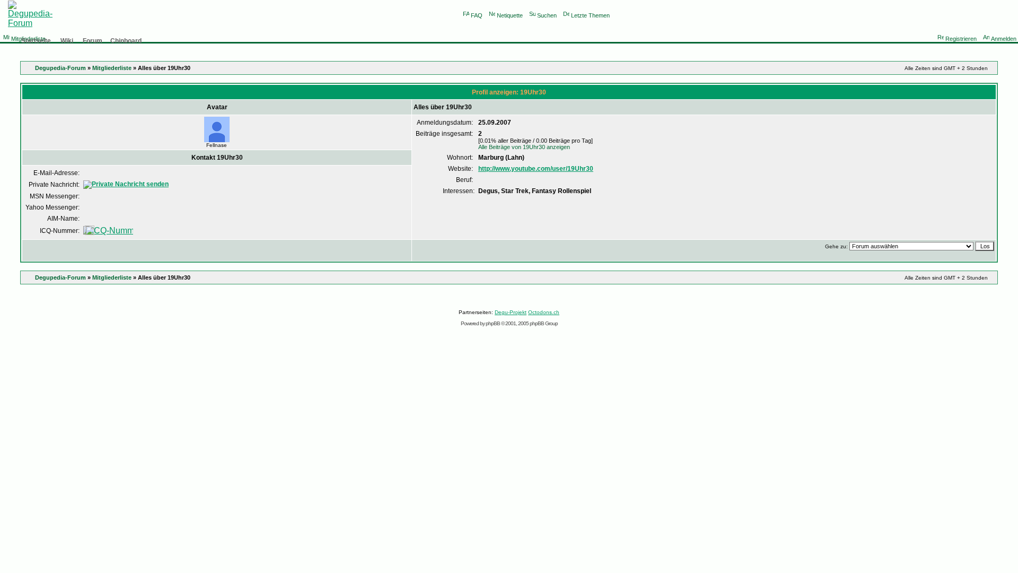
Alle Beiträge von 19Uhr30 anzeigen (524, 147)
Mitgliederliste (111, 68)
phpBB (493, 323)
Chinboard (126, 41)
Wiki (66, 41)
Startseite (36, 41)
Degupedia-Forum (60, 68)
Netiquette (510, 15)
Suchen (547, 15)
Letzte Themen (590, 15)
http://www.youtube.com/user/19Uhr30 (535, 168)
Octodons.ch (543, 312)
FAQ (476, 15)
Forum (92, 41)
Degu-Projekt (510, 312)
